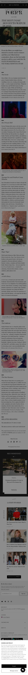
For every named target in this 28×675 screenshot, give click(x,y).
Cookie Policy (6, 657)
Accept (14, 666)
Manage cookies (14, 670)
